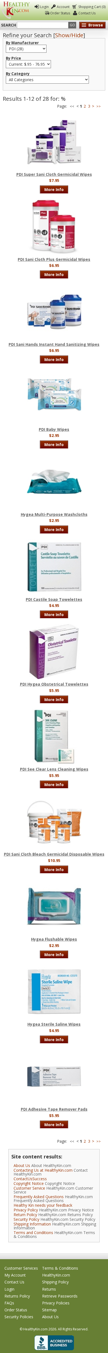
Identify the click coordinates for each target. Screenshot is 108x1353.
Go (72, 25)
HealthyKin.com (56, 1275)
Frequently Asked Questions (39, 1196)
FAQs (9, 1303)
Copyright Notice (29, 1183)
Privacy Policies (56, 1303)
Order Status (60, 13)
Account (63, 6)
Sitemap (49, 1309)
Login (44, 6)
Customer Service (29, 1188)
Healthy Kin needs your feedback (43, 1205)
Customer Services (21, 1268)
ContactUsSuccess (30, 1178)
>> (98, 106)
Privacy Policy (26, 1210)
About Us (22, 1165)
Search (8, 25)
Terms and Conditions (33, 1232)
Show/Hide (69, 35)
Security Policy (26, 1219)
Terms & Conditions (60, 1268)
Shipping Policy (55, 1282)
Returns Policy (17, 1296)
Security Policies (18, 1316)
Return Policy (25, 1214)
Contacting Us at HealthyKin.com (43, 1170)
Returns (49, 1289)
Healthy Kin (15, 10)
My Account (15, 1275)
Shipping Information (32, 1224)
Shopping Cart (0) (92, 6)
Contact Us (87, 13)
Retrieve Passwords (60, 1296)
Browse (95, 25)
